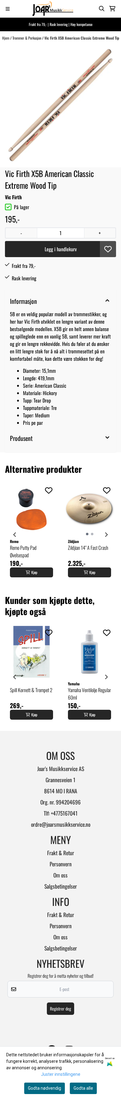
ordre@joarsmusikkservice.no (60, 824)
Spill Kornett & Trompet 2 (31, 690)
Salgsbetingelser (60, 886)
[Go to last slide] (15, 535)
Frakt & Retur (60, 853)
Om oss (60, 875)
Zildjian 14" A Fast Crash (88, 547)
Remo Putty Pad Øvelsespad (23, 551)
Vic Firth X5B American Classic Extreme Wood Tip (81, 38)
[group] (31, 534)
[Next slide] (106, 535)
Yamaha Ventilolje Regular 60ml (89, 693)
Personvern (61, 864)
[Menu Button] (7, 9)
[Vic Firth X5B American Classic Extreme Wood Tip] (60, 104)
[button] (108, 249)
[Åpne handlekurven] (112, 8)
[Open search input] (102, 8)
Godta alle (83, 1088)
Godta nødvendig (44, 1088)
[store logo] (53, 9)
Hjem (6, 38)
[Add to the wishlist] (48, 490)
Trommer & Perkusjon (27, 38)
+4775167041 (64, 813)
